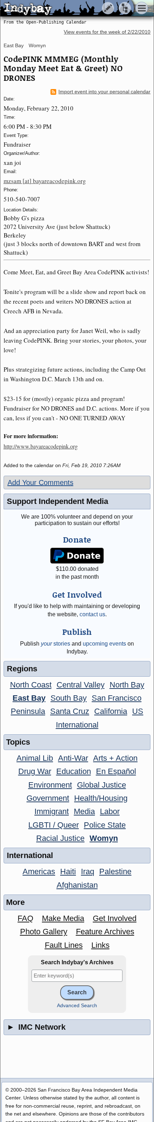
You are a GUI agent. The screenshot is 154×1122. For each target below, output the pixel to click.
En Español (116, 771)
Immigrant (51, 811)
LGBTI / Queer (53, 824)
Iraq (87, 871)
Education (73, 771)
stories (55, 644)
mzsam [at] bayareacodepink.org (45, 181)
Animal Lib (34, 758)
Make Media (63, 918)
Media (84, 811)
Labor (110, 811)
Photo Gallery (43, 931)
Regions (22, 668)
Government (48, 798)
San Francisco (116, 698)
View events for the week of (107, 32)
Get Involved (114, 918)
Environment (50, 784)
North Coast (31, 684)
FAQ (25, 918)
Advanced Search (77, 1005)
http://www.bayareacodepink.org (41, 446)
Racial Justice (60, 838)
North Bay (127, 684)
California (110, 711)
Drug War (34, 771)
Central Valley (81, 684)
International (77, 724)
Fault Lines (64, 945)
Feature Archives (105, 931)
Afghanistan (77, 885)
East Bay (14, 45)
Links (100, 945)
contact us (92, 614)
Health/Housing (100, 798)
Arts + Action (115, 758)
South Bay (68, 698)
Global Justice (101, 784)
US (137, 711)
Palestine (115, 871)
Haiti (68, 871)
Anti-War (73, 758)
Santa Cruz (69, 711)
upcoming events (104, 644)
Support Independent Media (57, 501)
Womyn (37, 45)
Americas (39, 871)
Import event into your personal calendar (104, 91)
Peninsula (28, 711)
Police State (105, 824)
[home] (67, 8)
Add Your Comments (40, 482)
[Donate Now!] (77, 556)
